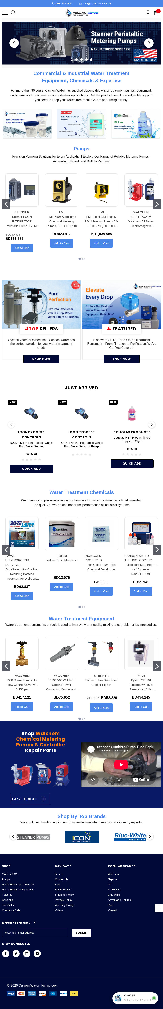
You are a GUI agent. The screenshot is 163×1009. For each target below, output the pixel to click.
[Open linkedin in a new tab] (26, 953)
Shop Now (41, 359)
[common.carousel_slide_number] (81, 43)
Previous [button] (14, 43)
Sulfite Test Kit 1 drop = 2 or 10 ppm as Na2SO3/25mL (141, 569)
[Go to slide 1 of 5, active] (72, 59)
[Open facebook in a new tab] (5, 953)
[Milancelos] (41, 304)
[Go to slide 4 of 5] (86, 59)
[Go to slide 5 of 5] (91, 59)
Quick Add (31, 469)
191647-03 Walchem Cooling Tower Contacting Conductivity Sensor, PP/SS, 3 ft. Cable (61, 685)
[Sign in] (148, 12)
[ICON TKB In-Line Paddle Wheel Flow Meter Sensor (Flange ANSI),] (81, 413)
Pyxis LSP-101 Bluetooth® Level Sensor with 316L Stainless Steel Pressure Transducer (141, 685)
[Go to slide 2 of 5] (76, 59)
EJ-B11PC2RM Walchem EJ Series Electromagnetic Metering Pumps (141, 221)
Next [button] (149, 43)
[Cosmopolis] (121, 304)
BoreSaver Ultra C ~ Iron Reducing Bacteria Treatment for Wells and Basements (22, 574)
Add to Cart (22, 248)
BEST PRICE (24, 799)
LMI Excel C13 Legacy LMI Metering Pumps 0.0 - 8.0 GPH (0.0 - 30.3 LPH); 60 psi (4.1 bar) (101, 221)
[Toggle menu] (5, 13)
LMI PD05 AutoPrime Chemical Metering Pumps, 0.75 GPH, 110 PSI (62, 221)
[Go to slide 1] (6, 204)
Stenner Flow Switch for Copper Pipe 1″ (101, 682)
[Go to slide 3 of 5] (81, 59)
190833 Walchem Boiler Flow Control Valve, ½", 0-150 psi (22, 684)
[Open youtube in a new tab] (37, 953)
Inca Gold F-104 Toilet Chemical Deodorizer (101, 567)
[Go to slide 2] (157, 204)
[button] (27, 124)
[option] (34, 837)
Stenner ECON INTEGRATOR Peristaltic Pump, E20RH (22, 221)
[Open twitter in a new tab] (16, 953)
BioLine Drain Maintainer (62, 560)
